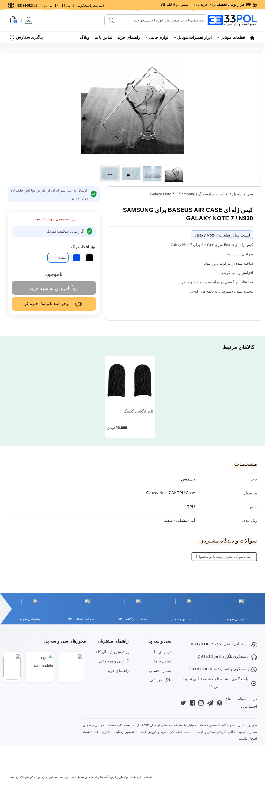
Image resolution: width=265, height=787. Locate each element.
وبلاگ (84, 37)
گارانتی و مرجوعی (114, 661)
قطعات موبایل (232, 37)
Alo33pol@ (208, 656)
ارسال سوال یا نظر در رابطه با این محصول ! (224, 557)
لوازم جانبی (158, 37)
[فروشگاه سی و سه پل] (232, 20)
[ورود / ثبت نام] (28, 20)
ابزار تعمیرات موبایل (194, 37)
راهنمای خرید (128, 37)
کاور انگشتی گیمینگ (138, 411)
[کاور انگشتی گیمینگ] (130, 381)
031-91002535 (206, 644)
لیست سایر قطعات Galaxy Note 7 (222, 235)
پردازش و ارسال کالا (112, 652)
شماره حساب (160, 670)
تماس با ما (103, 37)
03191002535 (203, 669)
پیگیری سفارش (29, 37)
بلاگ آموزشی (160, 680)
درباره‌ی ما (162, 652)
